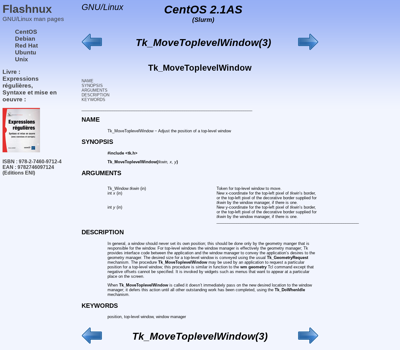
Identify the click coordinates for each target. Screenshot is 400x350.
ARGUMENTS (95, 90)
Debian (25, 38)
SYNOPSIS (92, 85)
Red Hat (26, 45)
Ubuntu (25, 52)
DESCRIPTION (95, 95)
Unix (21, 59)
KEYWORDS (93, 99)
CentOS (26, 31)
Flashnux (27, 9)
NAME (87, 81)
